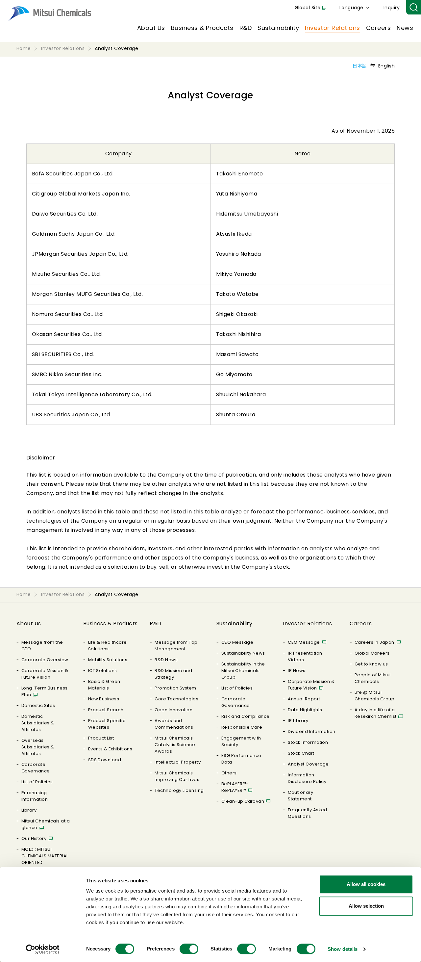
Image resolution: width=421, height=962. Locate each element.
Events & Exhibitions (110, 749)
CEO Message (237, 642)
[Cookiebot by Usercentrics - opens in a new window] (42, 949)
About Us (151, 28)
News (405, 28)
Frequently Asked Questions (307, 813)
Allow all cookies (366, 884)
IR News (296, 670)
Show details (343, 949)
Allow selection (366, 906)
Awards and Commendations (174, 723)
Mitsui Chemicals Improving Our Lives (177, 776)
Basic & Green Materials (104, 684)
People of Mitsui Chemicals (373, 678)
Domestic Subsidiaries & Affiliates (37, 723)
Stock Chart (301, 753)
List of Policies (37, 782)
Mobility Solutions (108, 660)
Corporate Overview (44, 660)
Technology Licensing (179, 790)
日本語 (360, 66)
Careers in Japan (374, 642)
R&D (245, 28)
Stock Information (308, 742)
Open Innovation (173, 710)
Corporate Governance (35, 767)
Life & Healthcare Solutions (107, 645)
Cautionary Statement (300, 795)
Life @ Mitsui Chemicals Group (374, 695)
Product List (101, 738)
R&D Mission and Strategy (173, 673)
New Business (103, 699)
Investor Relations (332, 28)
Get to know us (371, 664)
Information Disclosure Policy (307, 778)
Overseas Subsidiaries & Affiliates (37, 747)
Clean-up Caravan (242, 801)
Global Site (308, 7)
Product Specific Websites (107, 723)
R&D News (166, 660)
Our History (33, 838)
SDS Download (104, 760)
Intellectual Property (178, 762)
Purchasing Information (34, 796)
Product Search (106, 710)
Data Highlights (305, 710)
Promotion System (175, 688)
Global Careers (372, 653)
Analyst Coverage (308, 764)
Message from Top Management (176, 645)
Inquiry (392, 7)
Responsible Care (241, 727)
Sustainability (278, 28)
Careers (378, 28)
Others (229, 773)
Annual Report (304, 699)
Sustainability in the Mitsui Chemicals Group (243, 670)
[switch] (189, 949)
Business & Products (202, 28)
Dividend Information (311, 731)
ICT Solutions (102, 670)
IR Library (298, 720)
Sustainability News (243, 653)
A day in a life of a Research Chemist (376, 713)
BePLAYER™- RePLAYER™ (235, 787)
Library (29, 810)
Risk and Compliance (245, 716)
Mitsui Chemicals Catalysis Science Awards (175, 744)
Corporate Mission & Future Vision (44, 673)
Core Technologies (176, 699)
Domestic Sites (38, 705)
